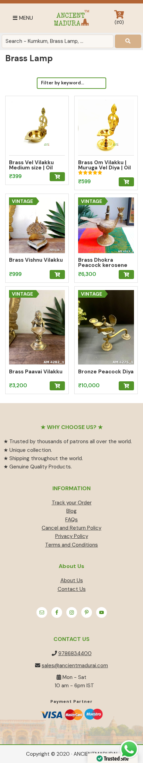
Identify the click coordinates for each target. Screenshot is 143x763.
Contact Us (72, 589)
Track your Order (72, 502)
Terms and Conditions (71, 544)
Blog (71, 511)
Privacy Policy (71, 536)
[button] (57, 176)
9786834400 (75, 653)
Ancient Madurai (71, 18)
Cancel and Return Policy (71, 527)
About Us (71, 580)
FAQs (71, 519)
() (119, 18)
